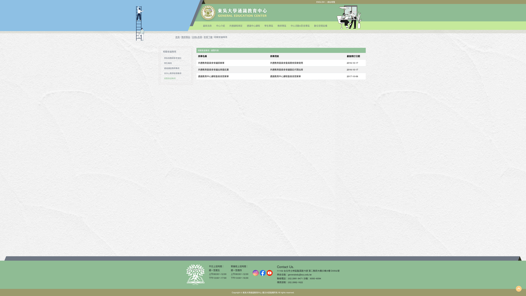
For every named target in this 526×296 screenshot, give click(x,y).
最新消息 (207, 25)
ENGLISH (320, 2)
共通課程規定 (235, 25)
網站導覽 (331, 2)
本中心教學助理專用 (172, 73)
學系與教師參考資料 (172, 58)
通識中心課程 (253, 25)
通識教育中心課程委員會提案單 (213, 76)
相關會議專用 (170, 78)
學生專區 (268, 25)
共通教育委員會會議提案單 (211, 62)
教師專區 (282, 25)
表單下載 (208, 37)
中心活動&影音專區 (300, 25)
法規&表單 (197, 37)
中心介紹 (220, 25)
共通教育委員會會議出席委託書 (213, 69)
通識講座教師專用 (171, 68)
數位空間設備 (320, 25)
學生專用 (168, 63)
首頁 (177, 37)
